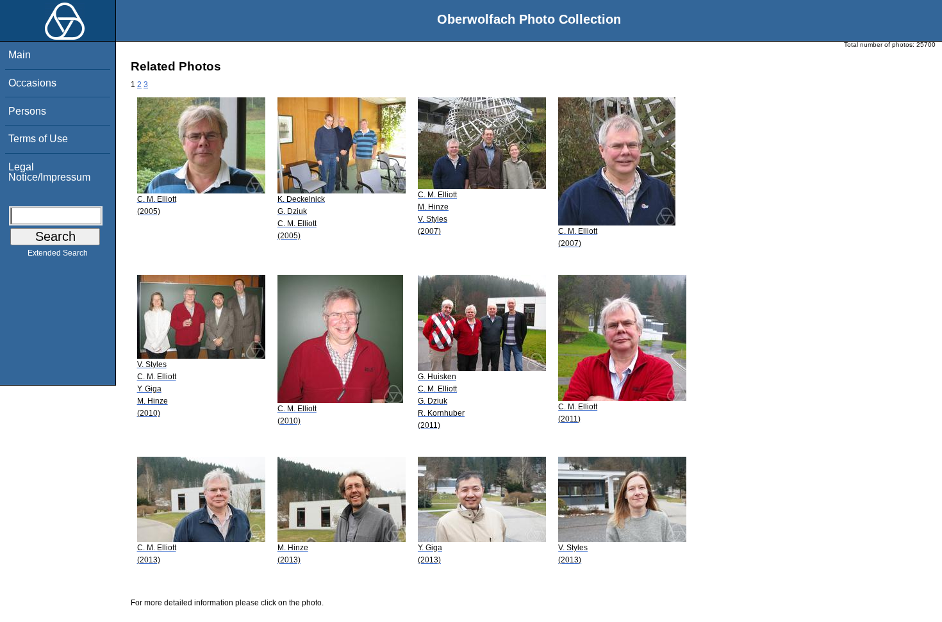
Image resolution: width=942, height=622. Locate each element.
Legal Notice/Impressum (49, 172)
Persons (27, 111)
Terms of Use (38, 138)
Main (19, 54)
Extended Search (58, 253)
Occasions (32, 83)
